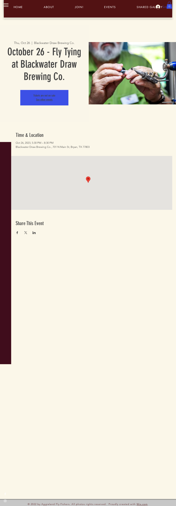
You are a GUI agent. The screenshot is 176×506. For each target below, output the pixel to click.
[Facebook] (5, 494)
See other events (44, 99)
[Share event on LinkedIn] (34, 232)
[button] (5, 5)
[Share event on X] (25, 232)
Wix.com (142, 504)
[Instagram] (5, 501)
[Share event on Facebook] (17, 232)
